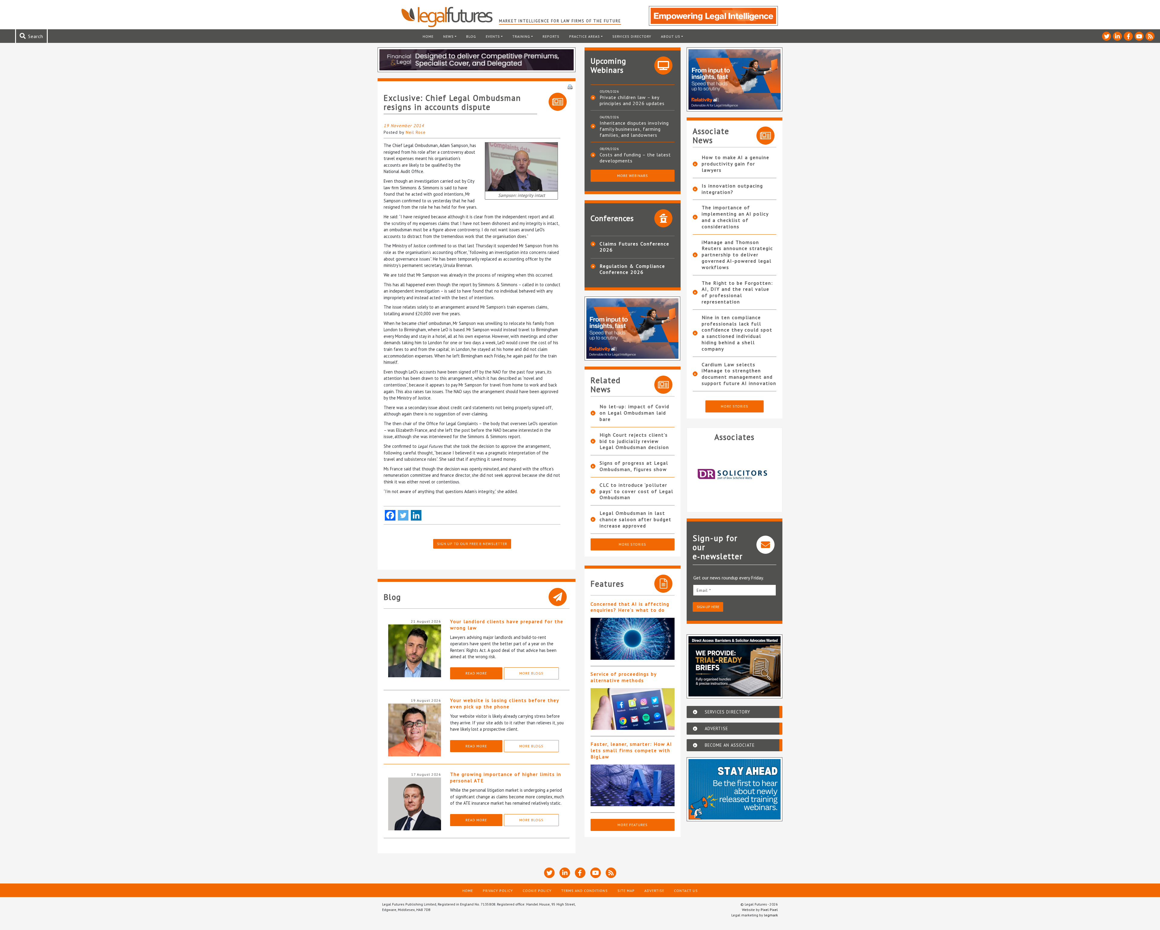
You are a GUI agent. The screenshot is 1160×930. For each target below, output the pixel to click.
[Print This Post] (570, 86)
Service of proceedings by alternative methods (623, 677)
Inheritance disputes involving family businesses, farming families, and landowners (634, 129)
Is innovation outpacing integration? (732, 189)
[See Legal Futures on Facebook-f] (1128, 36)
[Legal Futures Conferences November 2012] (521, 166)
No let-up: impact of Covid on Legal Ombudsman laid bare (634, 412)
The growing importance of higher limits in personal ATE (505, 777)
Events (493, 36)
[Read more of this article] (633, 639)
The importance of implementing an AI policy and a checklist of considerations (735, 216)
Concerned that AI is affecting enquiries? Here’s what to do (630, 607)
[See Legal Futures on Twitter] (1106, 36)
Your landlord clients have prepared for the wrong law (506, 624)
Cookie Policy (537, 890)
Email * (704, 590)
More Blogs (531, 673)
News (448, 36)
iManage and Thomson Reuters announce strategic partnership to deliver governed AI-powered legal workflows (737, 254)
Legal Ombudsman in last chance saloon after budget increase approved (636, 519)
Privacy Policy (498, 890)
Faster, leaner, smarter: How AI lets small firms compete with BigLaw (631, 750)
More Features (632, 825)
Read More (476, 673)
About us (670, 36)
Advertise (654, 890)
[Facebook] (390, 515)
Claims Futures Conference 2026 (634, 247)
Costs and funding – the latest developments (635, 158)
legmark (771, 915)
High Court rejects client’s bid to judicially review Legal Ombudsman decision (634, 441)
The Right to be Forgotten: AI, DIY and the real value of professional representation (737, 292)
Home (428, 36)
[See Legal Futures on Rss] (1150, 36)
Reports (551, 36)
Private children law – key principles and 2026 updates (632, 100)
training (521, 36)
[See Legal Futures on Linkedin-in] (1117, 36)
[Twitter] (403, 515)
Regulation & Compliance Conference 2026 (632, 269)
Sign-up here (708, 606)
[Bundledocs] (735, 474)
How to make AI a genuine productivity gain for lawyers (735, 163)
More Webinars (632, 175)
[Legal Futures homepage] (450, 17)
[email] (735, 590)
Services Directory (631, 36)
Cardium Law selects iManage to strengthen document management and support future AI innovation (739, 373)
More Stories (632, 544)
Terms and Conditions (584, 890)
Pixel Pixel (769, 909)
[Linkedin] (416, 515)
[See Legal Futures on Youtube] (1139, 36)
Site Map (626, 890)
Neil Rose (416, 132)
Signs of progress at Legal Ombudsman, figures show (634, 466)
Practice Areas (584, 36)
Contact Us (686, 890)
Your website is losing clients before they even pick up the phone (504, 703)
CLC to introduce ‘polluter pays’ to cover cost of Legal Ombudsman (636, 491)
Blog (471, 36)
